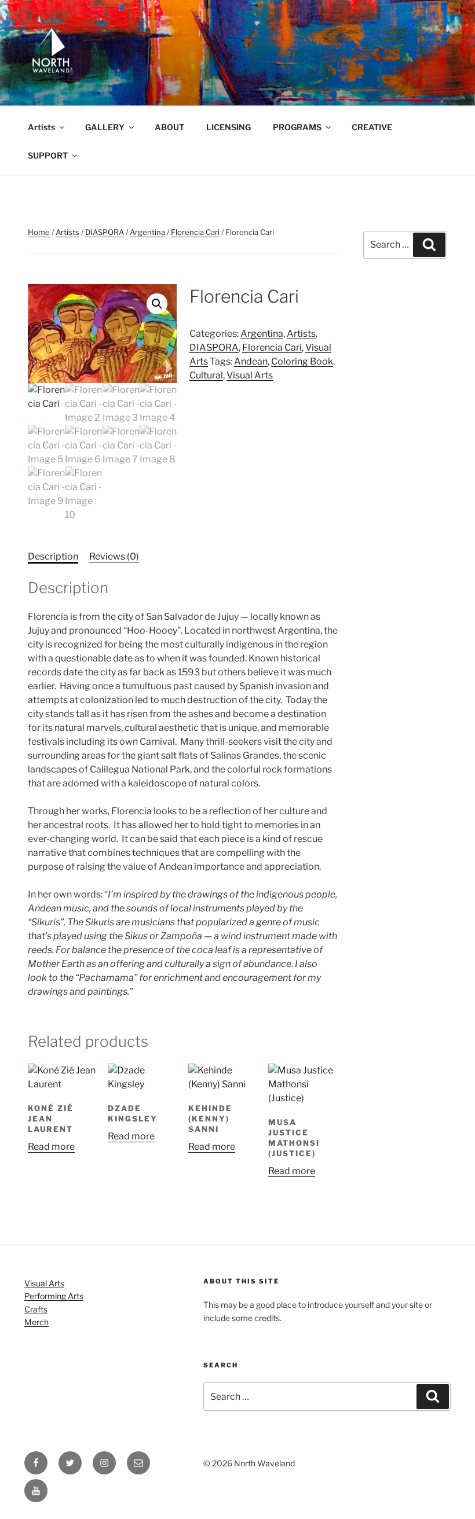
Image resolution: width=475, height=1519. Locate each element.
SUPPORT (48, 155)
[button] (157, 303)
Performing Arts (53, 1296)
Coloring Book (302, 361)
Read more (51, 1146)
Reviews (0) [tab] (114, 556)
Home (39, 232)
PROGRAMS (297, 127)
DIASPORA (104, 232)
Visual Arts (249, 375)
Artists (41, 127)
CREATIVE (372, 127)
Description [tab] (53, 556)
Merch (36, 1322)
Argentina (147, 232)
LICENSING (228, 127)
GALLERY (105, 127)
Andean (251, 361)
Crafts (36, 1309)
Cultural (206, 375)
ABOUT (169, 127)
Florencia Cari (195, 232)
